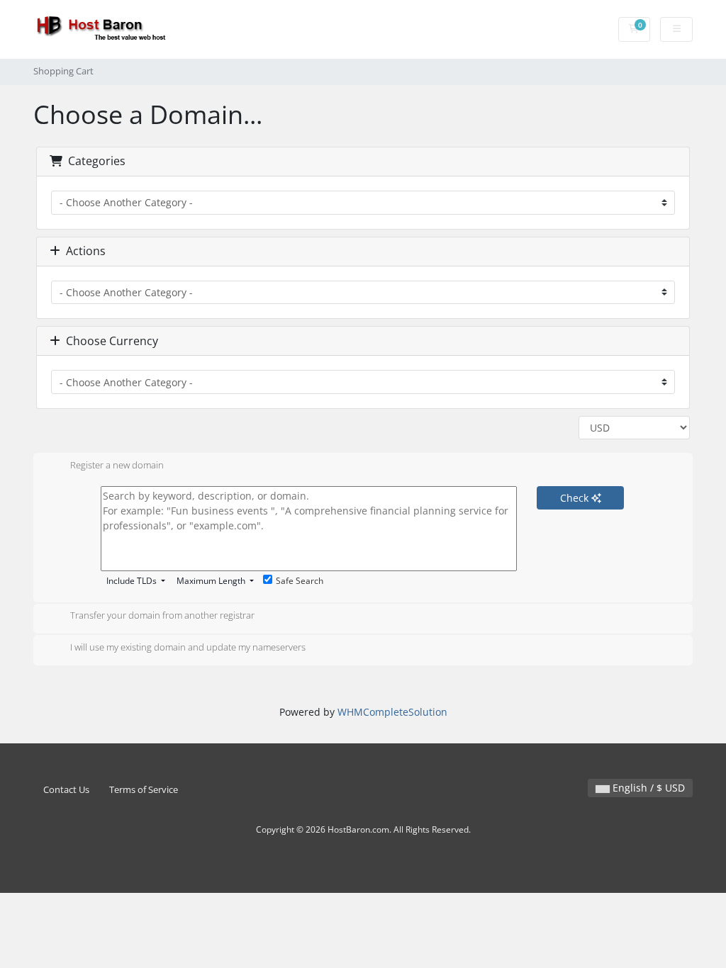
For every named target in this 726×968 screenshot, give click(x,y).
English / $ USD (647, 787)
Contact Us (66, 790)
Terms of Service (143, 790)
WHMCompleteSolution (392, 712)
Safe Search (299, 581)
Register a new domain (117, 464)
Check (575, 498)
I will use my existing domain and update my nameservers (188, 647)
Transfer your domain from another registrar (162, 615)
